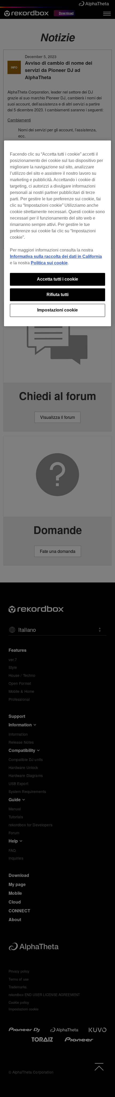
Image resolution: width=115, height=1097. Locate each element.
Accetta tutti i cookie (57, 279)
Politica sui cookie (49, 263)
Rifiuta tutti (57, 294)
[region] (57, 233)
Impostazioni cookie (57, 310)
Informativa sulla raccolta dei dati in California (56, 256)
